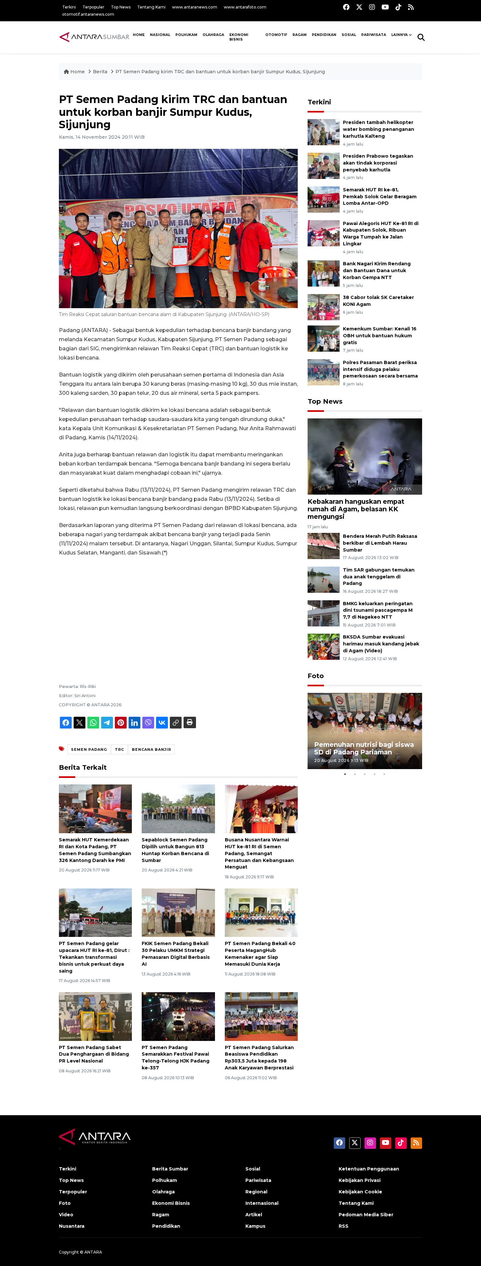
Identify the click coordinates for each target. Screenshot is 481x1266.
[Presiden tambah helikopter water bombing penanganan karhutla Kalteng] (324, 132)
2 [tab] (355, 774)
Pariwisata (258, 1180)
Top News (121, 7)
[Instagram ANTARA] (372, 7)
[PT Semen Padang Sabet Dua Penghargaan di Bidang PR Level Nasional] (95, 1016)
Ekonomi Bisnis (238, 37)
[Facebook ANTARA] (346, 7)
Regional (256, 1192)
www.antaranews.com (194, 7)
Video (66, 1215)
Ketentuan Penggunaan (369, 1169)
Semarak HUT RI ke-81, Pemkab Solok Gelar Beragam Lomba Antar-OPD (380, 196)
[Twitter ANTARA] (359, 7)
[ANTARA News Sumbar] (94, 37)
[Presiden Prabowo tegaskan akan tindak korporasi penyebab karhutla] (324, 165)
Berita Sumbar (170, 1169)
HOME (139, 35)
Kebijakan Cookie (360, 1192)
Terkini (69, 7)
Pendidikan (324, 35)
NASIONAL (160, 35)
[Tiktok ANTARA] (398, 7)
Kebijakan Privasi (360, 1180)
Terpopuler (93, 7)
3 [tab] (365, 774)
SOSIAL (349, 35)
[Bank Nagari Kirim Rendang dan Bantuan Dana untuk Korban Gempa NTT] (324, 273)
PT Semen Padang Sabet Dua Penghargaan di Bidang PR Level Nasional (94, 1054)
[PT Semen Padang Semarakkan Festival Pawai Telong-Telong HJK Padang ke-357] (178, 1016)
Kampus (255, 1226)
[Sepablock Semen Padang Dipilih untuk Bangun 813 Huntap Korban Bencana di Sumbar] (178, 808)
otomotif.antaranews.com (88, 14)
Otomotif (276, 35)
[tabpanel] (365, 731)
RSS (343, 1226)
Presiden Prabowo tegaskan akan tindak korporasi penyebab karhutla (378, 163)
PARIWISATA (373, 35)
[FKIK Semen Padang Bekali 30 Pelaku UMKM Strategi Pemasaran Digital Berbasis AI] (178, 912)
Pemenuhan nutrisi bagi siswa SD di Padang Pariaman (364, 748)
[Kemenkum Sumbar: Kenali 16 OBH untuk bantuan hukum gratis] (324, 338)
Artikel (253, 1215)
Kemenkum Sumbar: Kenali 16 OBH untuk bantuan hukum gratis (380, 335)
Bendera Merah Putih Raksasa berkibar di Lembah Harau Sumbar (380, 543)
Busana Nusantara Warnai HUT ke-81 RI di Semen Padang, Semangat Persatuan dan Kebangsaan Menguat (259, 853)
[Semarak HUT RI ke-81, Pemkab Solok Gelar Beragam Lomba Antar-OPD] (324, 199)
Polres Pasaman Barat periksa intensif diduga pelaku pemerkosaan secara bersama (380, 369)
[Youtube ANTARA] (385, 7)
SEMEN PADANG (89, 749)
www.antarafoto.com (245, 7)
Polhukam (186, 35)
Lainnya (399, 35)
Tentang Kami (151, 7)
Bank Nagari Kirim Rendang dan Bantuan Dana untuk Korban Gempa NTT (377, 270)
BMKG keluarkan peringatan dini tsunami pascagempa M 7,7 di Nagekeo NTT (378, 610)
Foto (316, 676)
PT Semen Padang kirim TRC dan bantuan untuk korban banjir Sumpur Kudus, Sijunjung (220, 72)
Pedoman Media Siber (366, 1215)
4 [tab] (374, 774)
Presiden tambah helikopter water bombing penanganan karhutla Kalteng (378, 129)
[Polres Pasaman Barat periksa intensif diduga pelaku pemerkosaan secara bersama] (324, 372)
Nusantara (71, 1226)
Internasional (261, 1203)
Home (77, 72)
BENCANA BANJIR (151, 749)
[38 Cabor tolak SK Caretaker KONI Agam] (324, 307)
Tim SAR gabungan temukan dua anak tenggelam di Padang (379, 577)
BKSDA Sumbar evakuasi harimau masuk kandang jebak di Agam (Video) (381, 644)
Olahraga (213, 35)
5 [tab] (384, 774)
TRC (119, 749)
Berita (101, 72)
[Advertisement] (178, 611)
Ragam (300, 35)
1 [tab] (345, 774)
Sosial (252, 1169)
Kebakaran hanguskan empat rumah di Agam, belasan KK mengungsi (356, 509)
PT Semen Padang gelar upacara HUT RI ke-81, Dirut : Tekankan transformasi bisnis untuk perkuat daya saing (94, 957)
